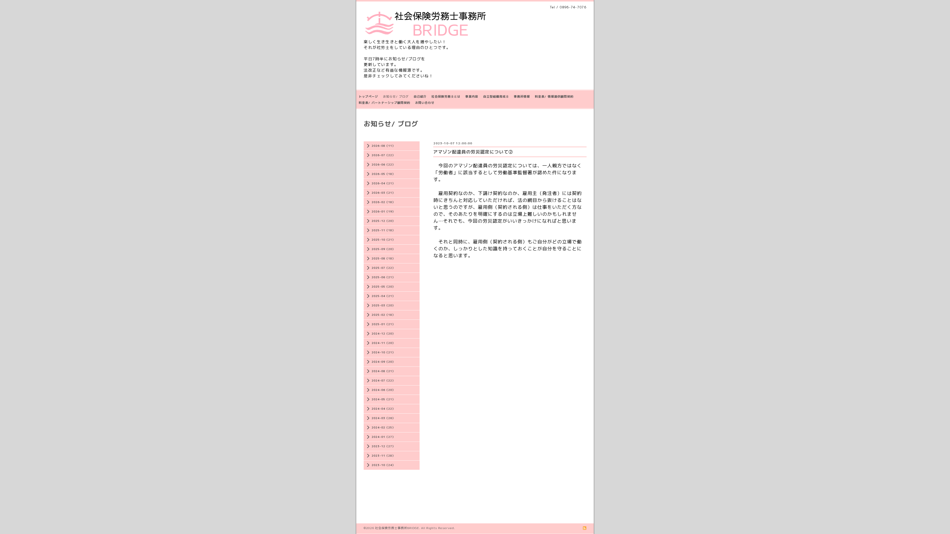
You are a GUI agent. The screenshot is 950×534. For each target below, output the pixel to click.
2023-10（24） (383, 465)
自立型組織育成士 (496, 96)
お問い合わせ (424, 103)
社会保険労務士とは (445, 96)
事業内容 (471, 96)
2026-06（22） (383, 165)
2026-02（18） (383, 202)
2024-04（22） (383, 409)
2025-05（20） (383, 287)
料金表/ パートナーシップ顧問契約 (384, 103)
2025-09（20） (383, 249)
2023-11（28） (383, 456)
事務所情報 (522, 96)
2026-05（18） (383, 174)
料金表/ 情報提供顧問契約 (554, 96)
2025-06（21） (383, 277)
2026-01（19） (383, 212)
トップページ (368, 96)
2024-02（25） (383, 427)
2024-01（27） (383, 437)
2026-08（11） (383, 146)
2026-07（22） (383, 155)
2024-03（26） (383, 418)
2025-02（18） (383, 315)
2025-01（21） (383, 324)
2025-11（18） (383, 230)
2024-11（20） (383, 343)
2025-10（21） (383, 240)
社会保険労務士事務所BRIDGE (397, 528)
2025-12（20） (383, 221)
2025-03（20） (383, 305)
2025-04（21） (383, 296)
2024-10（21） (383, 352)
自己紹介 (420, 96)
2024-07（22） (383, 381)
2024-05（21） (383, 399)
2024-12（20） (383, 334)
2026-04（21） (383, 183)
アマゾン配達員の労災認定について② (473, 152)
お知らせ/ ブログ (396, 96)
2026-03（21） (383, 193)
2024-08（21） (383, 371)
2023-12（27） (383, 446)
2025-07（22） (383, 268)
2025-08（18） (383, 258)
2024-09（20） (383, 362)
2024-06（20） (383, 390)
